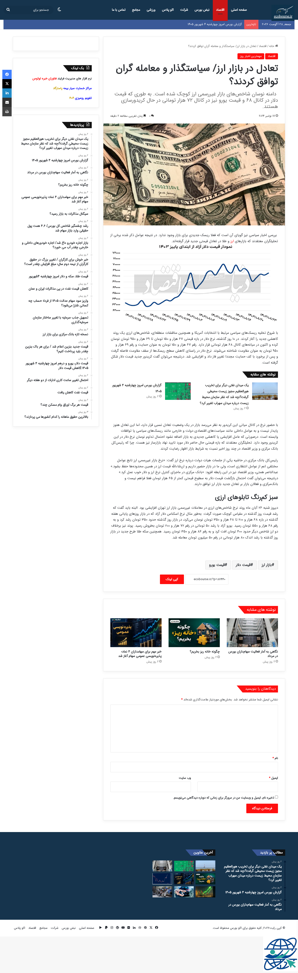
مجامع (136, 9)
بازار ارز (267, 565)
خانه (272, 46)
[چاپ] (7, 111)
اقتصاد (220, 9)
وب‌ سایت (185, 778)
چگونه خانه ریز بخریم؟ (205, 651)
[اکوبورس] (283, 13)
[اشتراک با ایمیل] (7, 102)
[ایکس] (7, 83)
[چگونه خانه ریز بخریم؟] (194, 632)
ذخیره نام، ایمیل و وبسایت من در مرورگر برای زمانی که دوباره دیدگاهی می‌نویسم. (223, 797)
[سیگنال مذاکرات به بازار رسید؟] (162, 878)
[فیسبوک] (7, 74)
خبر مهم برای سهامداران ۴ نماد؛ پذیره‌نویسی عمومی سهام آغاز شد (140, 654)
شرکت (184, 9)
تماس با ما (118, 9)
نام (275, 758)
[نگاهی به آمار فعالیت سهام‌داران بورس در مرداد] (252, 632)
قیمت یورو (217, 565)
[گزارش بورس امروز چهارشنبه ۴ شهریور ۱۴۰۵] (178, 391)
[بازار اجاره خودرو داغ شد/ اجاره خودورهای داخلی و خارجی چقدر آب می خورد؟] (184, 891)
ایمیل (273, 778)
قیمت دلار (243, 565)
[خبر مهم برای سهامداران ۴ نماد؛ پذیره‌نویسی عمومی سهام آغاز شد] (136, 632)
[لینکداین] (7, 93)
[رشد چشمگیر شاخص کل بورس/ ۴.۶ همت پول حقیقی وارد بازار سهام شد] (205, 891)
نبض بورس (202, 9)
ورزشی (151, 9)
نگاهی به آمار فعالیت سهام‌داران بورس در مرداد (253, 654)
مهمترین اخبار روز (251, 56)
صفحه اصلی (239, 9)
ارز (232, 241)
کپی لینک (172, 579)
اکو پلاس (168, 9)
